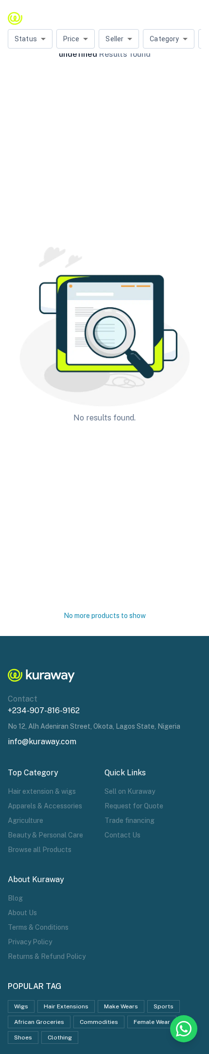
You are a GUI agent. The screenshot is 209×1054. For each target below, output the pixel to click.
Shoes (23, 1037)
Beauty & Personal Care (45, 835)
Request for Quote (133, 806)
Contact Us (122, 835)
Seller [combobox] (114, 39)
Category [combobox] (164, 39)
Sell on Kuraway (129, 791)
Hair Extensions (66, 1006)
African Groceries (39, 1022)
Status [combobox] (26, 39)
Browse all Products (39, 849)
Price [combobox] (71, 39)
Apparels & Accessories (45, 806)
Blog (15, 898)
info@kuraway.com (42, 741)
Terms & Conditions (38, 927)
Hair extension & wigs (42, 791)
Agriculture (25, 820)
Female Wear (152, 1022)
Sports (164, 1006)
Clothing (60, 1037)
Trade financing (129, 820)
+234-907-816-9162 (44, 710)
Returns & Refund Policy (47, 956)
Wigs (21, 1006)
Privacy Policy (30, 942)
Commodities (99, 1022)
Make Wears (121, 1006)
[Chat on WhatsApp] (183, 1028)
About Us (22, 913)
